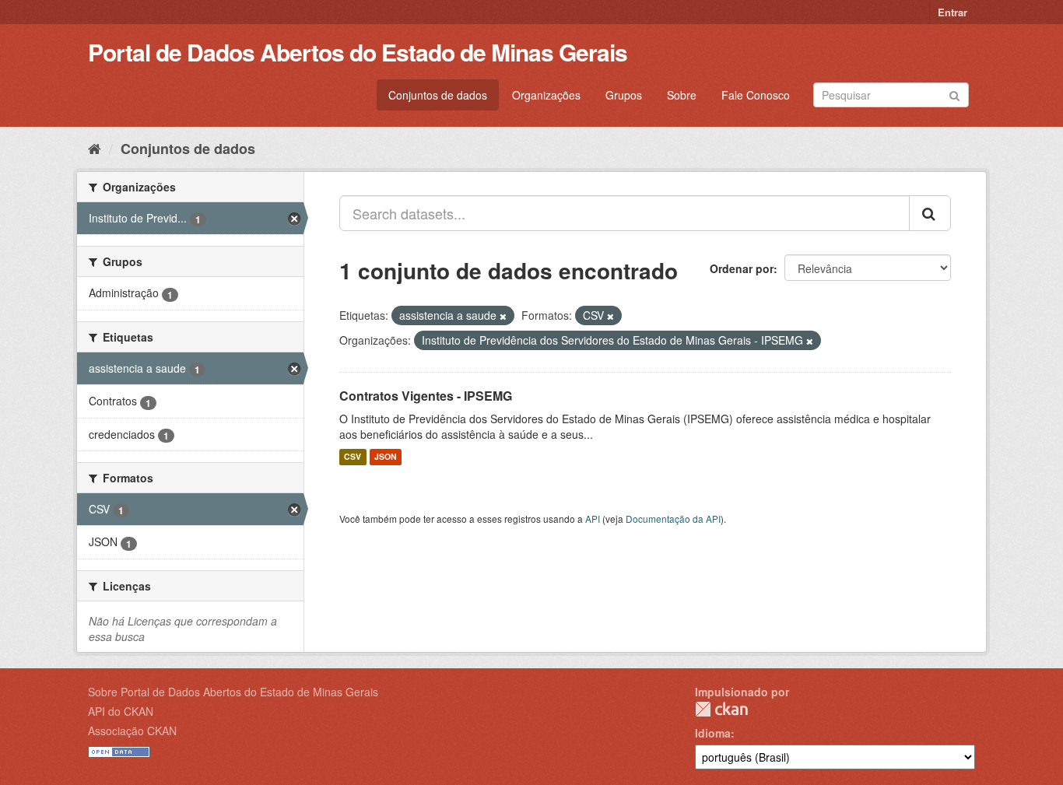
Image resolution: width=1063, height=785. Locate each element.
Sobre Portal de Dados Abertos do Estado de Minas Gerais (233, 691)
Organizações (546, 95)
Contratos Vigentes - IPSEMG (425, 396)
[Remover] (503, 316)
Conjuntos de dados (437, 95)
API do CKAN (120, 711)
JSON (385, 457)
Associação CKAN (132, 730)
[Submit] (954, 93)
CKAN (721, 709)
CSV (352, 457)
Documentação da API (673, 518)
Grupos (623, 95)
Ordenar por (742, 268)
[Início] (94, 148)
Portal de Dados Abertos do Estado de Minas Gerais (357, 51)
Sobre (681, 95)
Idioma (713, 733)
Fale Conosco (755, 95)
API (592, 518)
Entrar (952, 12)
